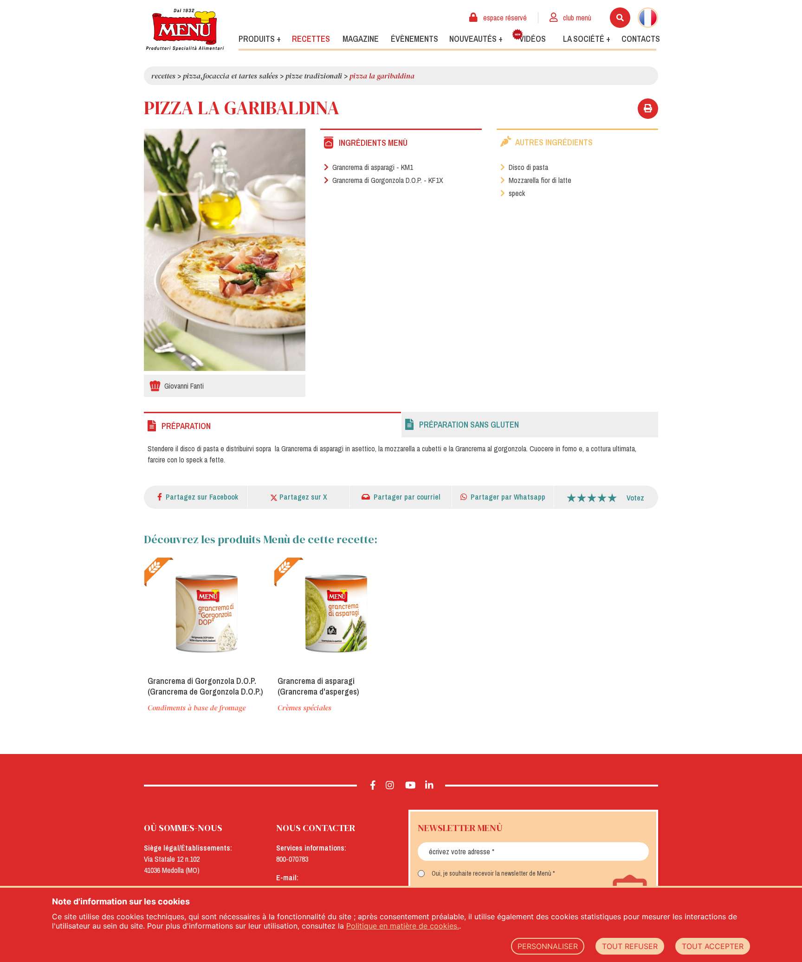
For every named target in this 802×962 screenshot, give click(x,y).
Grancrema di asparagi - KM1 (371, 167)
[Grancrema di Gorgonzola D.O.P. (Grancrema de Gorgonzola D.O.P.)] (206, 613)
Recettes (311, 39)
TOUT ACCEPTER (713, 946)
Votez (635, 498)
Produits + (260, 39)
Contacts (640, 39)
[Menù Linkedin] (429, 785)
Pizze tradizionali (313, 76)
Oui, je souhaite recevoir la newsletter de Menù (491, 873)
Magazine (361, 39)
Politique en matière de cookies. (402, 925)
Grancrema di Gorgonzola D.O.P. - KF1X (386, 180)
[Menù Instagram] (390, 785)
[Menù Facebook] (373, 785)
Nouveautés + (476, 39)
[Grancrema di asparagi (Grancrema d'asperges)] (336, 613)
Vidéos (532, 39)
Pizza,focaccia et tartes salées (230, 76)
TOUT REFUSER (630, 946)
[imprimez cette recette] (648, 108)
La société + (586, 39)
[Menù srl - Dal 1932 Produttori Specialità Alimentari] (185, 29)
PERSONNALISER (547, 946)
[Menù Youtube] (410, 785)
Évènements (414, 39)
